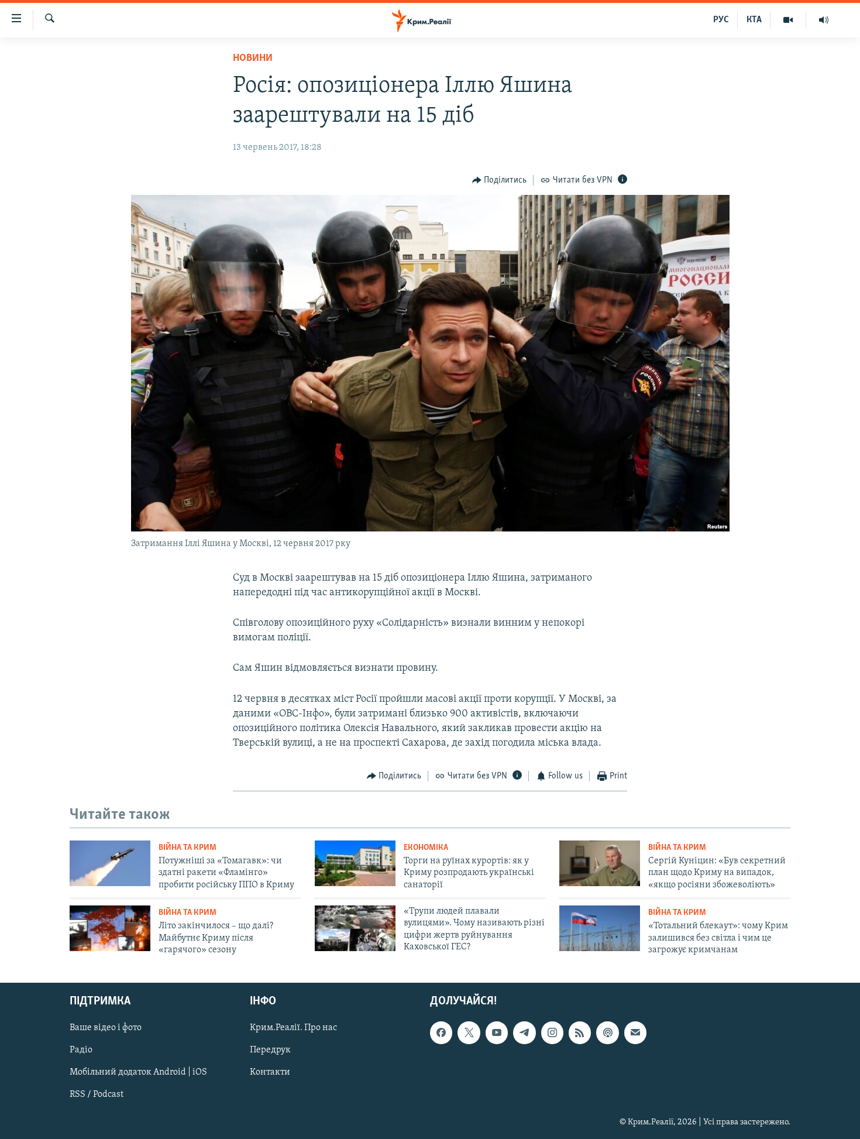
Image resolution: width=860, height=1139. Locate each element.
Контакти (270, 1073)
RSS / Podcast (96, 1095)
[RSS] (580, 1033)
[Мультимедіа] (788, 20)
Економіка (426, 847)
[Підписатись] (635, 1033)
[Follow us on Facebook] (441, 1033)
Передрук (270, 1050)
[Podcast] (607, 1033)
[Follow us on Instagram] (552, 1033)
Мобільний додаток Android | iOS (138, 1073)
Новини (253, 58)
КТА (754, 20)
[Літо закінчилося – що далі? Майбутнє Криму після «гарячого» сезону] (110, 928)
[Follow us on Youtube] (497, 1033)
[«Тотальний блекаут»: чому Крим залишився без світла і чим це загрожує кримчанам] (599, 928)
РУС (721, 20)
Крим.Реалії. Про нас (293, 1028)
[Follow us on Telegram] (524, 1033)
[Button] (499, 180)
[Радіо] (823, 20)
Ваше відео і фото (106, 1028)
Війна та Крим (187, 847)
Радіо (81, 1050)
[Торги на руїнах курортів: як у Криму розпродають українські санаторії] (355, 863)
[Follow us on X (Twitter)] (468, 1033)
